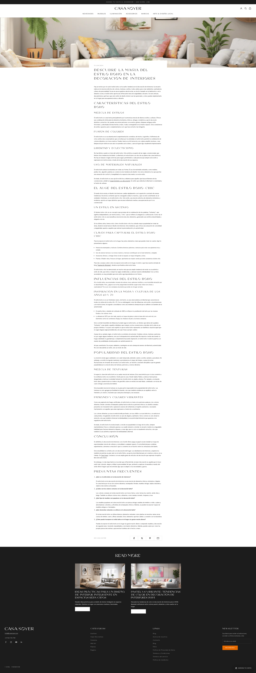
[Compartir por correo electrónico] (158, 538)
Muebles (102, 14)
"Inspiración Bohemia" (104, 265)
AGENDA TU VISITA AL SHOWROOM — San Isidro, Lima (128, 2)
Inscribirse (230, 647)
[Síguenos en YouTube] (16, 642)
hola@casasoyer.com (11, 633)
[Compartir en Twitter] (142, 538)
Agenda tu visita (244, 668)
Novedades (88, 14)
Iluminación (116, 14)
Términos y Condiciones (161, 653)
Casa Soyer (104, 455)
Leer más (82, 609)
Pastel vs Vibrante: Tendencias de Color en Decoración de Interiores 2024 (155, 595)
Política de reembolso (160, 660)
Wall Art (93, 643)
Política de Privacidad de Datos (164, 650)
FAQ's (155, 647)
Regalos (93, 650)
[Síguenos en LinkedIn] (21, 642)
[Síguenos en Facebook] (6, 642)
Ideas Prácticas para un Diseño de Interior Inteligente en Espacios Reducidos (100, 595)
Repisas (93, 647)
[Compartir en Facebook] (134, 538)
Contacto (156, 640)
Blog (154, 633)
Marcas (145, 14)
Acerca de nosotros (160, 637)
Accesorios (131, 14)
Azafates (93, 633)
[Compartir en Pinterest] (150, 538)
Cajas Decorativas (96, 637)
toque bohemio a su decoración (120, 181)
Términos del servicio (160, 656)
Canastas (93, 640)
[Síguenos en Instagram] (11, 642)
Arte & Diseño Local (163, 14)
